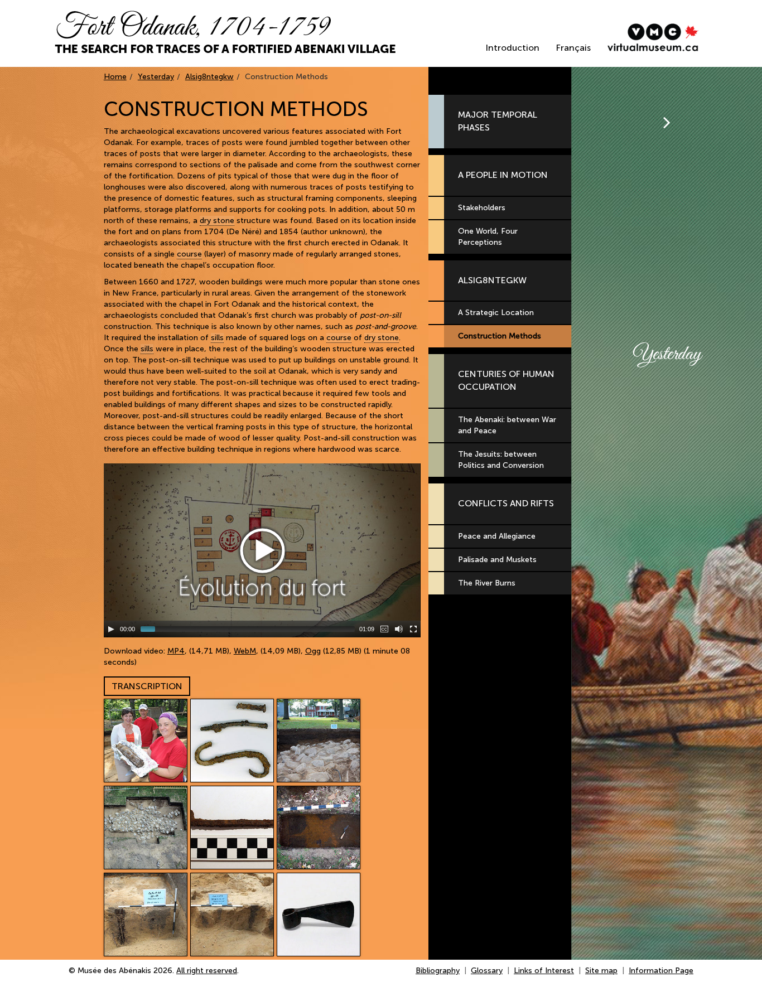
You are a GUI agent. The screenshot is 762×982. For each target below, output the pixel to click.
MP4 (176, 651)
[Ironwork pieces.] (232, 740)
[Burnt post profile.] (145, 914)
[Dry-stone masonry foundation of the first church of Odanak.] (318, 740)
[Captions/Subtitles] (384, 629)
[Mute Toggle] (398, 629)
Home (115, 76)
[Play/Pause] (111, 629)
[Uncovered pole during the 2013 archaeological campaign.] (145, 740)
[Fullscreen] (413, 629)
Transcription (147, 686)
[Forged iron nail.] (232, 827)
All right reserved (206, 970)
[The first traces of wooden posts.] (318, 827)
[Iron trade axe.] (318, 914)
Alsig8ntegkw (209, 76)
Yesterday (156, 76)
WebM (245, 651)
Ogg (313, 651)
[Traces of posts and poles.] (232, 914)
